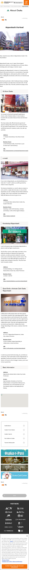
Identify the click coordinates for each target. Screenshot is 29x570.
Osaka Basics (8, 425)
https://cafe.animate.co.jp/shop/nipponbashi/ (14, 348)
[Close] (27, 536)
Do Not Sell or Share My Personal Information (14, 566)
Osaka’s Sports (8, 434)
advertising (24, 413)
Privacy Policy (5, 560)
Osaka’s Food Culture (10, 430)
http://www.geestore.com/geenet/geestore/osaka (15, 150)
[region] (14, 552)
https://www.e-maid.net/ (9, 216)
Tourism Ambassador (10, 442)
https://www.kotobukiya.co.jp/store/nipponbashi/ (15, 281)
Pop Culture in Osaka (10, 438)
